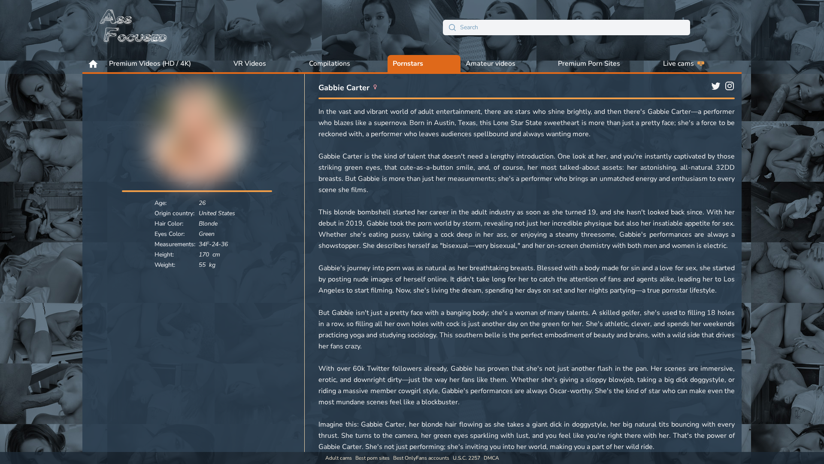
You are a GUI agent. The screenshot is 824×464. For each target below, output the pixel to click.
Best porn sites (372, 458)
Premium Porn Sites (589, 63)
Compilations (329, 63)
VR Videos (249, 63)
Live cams (678, 63)
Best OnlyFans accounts (421, 458)
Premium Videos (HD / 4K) (150, 63)
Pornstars (408, 63)
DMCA (491, 458)
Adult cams (338, 458)
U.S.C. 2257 (466, 458)
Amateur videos (490, 63)
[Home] (134, 27)
